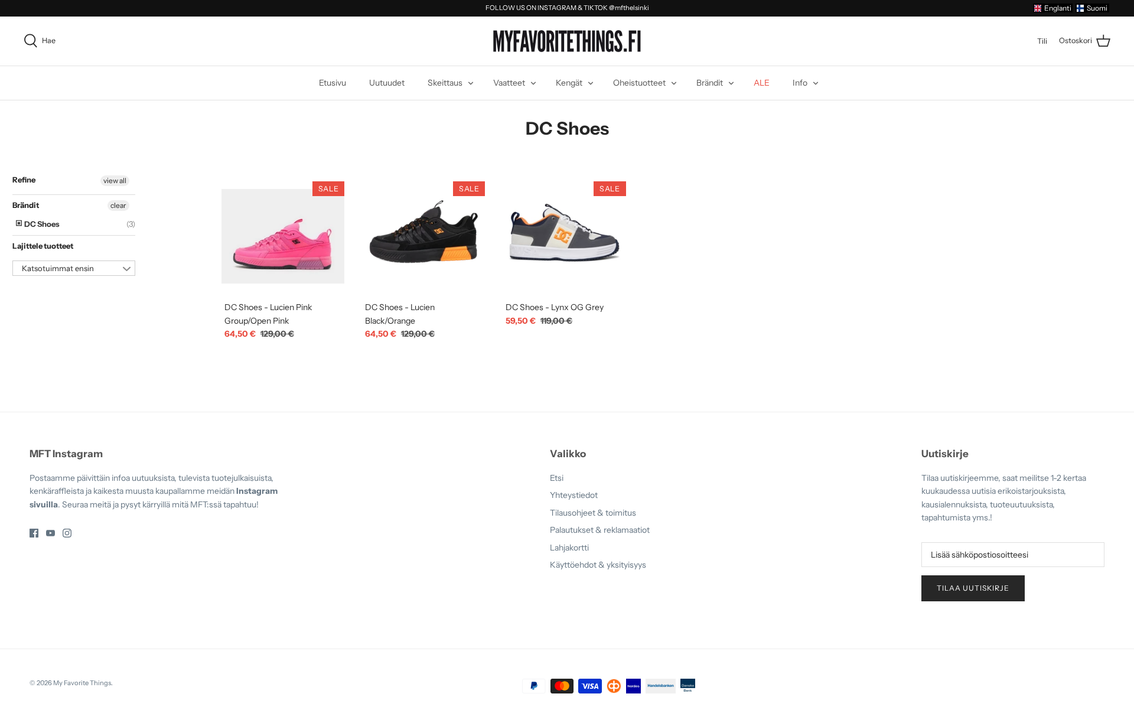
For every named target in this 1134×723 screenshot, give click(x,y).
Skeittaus (445, 82)
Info (800, 82)
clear (118, 205)
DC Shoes (41, 224)
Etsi (556, 478)
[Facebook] (34, 533)
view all (114, 180)
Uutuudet (387, 82)
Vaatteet (509, 82)
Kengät (569, 82)
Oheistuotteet (639, 82)
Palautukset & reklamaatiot (600, 530)
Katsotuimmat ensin (58, 268)
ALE (762, 82)
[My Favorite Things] (567, 41)
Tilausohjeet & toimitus (593, 512)
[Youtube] (50, 533)
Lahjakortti (569, 547)
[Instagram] (67, 533)
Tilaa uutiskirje (973, 588)
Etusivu (332, 82)
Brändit (709, 82)
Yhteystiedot (574, 495)
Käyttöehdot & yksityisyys (598, 564)
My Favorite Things (82, 683)
